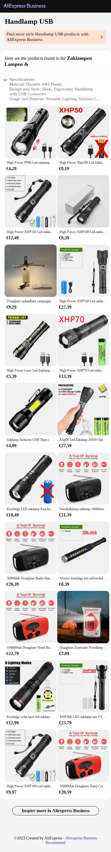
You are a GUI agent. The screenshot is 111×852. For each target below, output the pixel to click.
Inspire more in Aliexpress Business (56, 810)
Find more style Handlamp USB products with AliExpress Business (48, 37)
